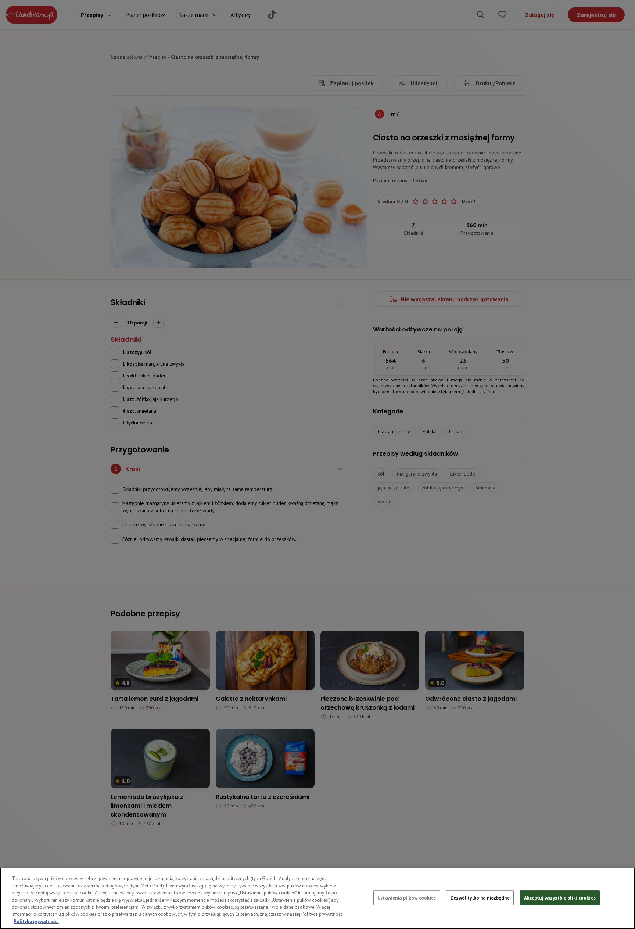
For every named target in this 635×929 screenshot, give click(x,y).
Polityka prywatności (36, 921)
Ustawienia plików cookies (406, 897)
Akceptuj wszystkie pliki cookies (560, 897)
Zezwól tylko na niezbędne (479, 897)
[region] (317, 898)
